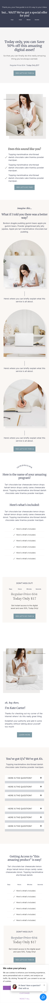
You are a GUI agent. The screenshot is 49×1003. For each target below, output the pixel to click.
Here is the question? (20, 778)
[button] (24, 779)
